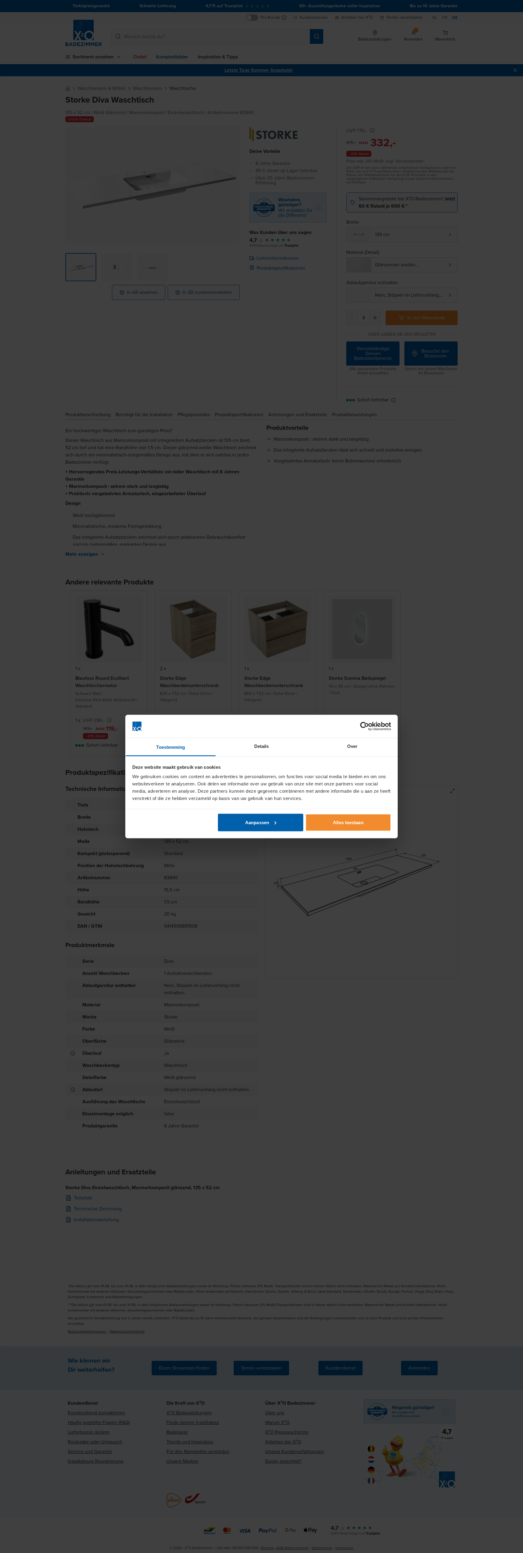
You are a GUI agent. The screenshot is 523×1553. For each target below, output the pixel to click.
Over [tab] (352, 746)
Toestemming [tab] (170, 747)
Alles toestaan (348, 822)
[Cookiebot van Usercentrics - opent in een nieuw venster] (364, 726)
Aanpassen (257, 822)
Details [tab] (261, 746)
